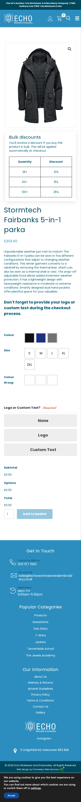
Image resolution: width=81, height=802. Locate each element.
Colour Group (9, 380)
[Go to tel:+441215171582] (43, 562)
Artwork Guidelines (40, 689)
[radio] (29, 338)
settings (36, 788)
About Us (40, 677)
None (43, 420)
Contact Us (40, 707)
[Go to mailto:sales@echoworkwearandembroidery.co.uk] (43, 576)
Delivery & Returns (40, 683)
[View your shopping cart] (58, 18)
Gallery (40, 712)
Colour (9, 335)
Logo (43, 435)
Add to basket (35, 514)
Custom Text (43, 449)
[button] (68, 18)
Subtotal (10, 468)
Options (10, 483)
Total (8, 498)
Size (7, 350)
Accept (11, 795)
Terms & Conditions (41, 700)
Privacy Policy (40, 695)
